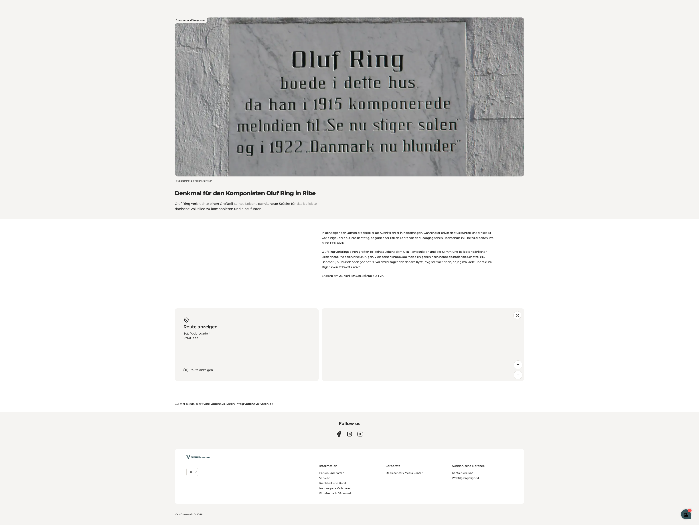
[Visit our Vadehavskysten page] (339, 434)
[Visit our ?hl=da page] (349, 434)
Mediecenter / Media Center (404, 473)
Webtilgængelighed (465, 478)
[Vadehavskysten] (198, 457)
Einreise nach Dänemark (335, 493)
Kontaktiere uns (462, 473)
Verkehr (324, 478)
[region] (423, 344)
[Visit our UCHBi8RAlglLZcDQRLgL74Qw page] (360, 434)
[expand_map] (517, 315)
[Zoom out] (518, 375)
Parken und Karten (331, 473)
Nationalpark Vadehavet (335, 488)
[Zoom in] (518, 364)
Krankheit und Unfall (333, 483)
